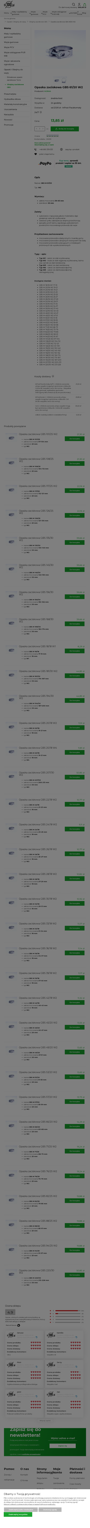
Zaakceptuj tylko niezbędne (21, 1510)
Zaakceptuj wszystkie (18, 1514)
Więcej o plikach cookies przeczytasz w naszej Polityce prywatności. (30, 1504)
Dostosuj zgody (50, 1510)
